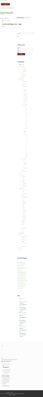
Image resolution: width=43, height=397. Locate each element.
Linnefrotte (22, 277)
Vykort (18, 288)
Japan (18, 270)
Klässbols (25, 273)
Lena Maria (22, 174)
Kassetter (24, 183)
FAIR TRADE (22, 78)
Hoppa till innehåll (3, 0)
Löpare (24, 278)
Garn (26, 267)
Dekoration (25, 81)
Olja (21, 281)
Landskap (23, 275)
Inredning (21, 79)
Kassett (18, 273)
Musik (26, 280)
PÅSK (21, 248)
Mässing (24, 210)
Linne (24, 209)
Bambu (24, 190)
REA (20, 249)
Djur (22, 267)
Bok (21, 265)
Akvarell (23, 262)
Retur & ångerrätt (7, 370)
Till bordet (24, 86)
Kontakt (5, 374)
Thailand (24, 285)
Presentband (22, 283)
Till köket (24, 159)
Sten (23, 224)
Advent (18, 262)
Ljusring (25, 277)
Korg (20, 275)
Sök (18, 33)
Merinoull (19, 280)
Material (21, 188)
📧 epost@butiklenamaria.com (9, 359)
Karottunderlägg (21, 272)
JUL (20, 173)
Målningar (24, 185)
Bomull (24, 193)
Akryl (21, 262)
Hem (1, 7)
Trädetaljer (19, 286)
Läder (24, 207)
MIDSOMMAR (22, 233)
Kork (23, 205)
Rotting (24, 217)
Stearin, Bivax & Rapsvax (24, 221)
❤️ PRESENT (22, 64)
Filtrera (21, 54)
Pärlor (24, 214)
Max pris (19, 50)
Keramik (22, 273)
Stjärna (21, 285)
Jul (20, 270)
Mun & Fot (23, 280)
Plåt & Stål (25, 216)
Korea (18, 275)
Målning (19, 282)
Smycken (24, 69)
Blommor (19, 265)
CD (23, 178)
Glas (23, 195)
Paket (24, 281)
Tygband (23, 286)
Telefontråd (24, 227)
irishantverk (23, 268)
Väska (21, 288)
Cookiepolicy (6, 372)
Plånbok (18, 283)
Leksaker (24, 243)
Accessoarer (22, 66)
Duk (24, 267)
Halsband (19, 268)
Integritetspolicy (7, 371)
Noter (24, 186)
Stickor (18, 285)
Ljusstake (19, 278)
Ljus (26, 108)
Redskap (25, 168)
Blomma (23, 263)
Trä (23, 229)
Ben (23, 191)
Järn (23, 200)
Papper (24, 212)
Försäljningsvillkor (7, 369)
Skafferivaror (24, 246)
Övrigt (24, 67)
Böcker (24, 176)
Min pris (18, 47)
